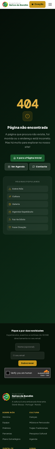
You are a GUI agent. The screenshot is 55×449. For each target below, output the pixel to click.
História (6, 417)
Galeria (16, 204)
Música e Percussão (39, 422)
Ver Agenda (18, 166)
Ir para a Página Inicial (29, 158)
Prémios (6, 428)
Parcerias (7, 433)
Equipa (5, 422)
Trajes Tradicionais (38, 428)
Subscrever (27, 363)
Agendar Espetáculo (22, 211)
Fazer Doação (19, 227)
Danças (33, 417)
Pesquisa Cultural (38, 433)
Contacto (41, 166)
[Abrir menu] (50, 4)
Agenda (33, 439)
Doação (39, 4)
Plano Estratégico (11, 439)
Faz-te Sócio (18, 219)
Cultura (16, 196)
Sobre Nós (17, 188)
